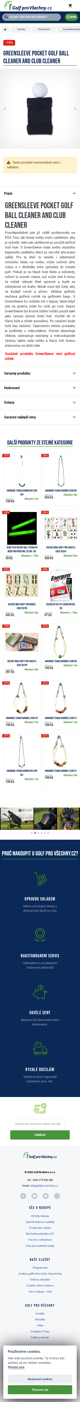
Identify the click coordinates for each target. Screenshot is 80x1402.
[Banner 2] (35, 833)
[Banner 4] (42, 833)
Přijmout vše (40, 1389)
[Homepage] (28, 6)
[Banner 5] (45, 833)
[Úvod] (6, 29)
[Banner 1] (32, 833)
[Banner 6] (48, 833)
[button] (8, 109)
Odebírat (40, 1134)
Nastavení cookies (40, 1379)
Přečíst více (16, 1367)
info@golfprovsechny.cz (44, 1185)
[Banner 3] (38, 833)
